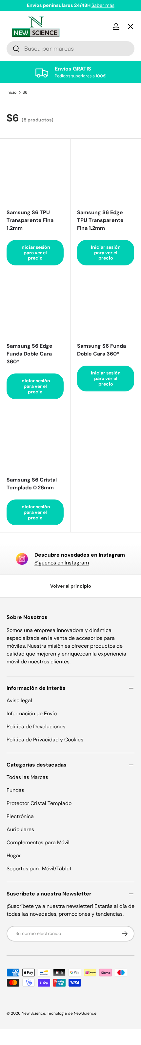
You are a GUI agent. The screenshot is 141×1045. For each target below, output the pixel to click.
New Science (33, 1013)
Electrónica (20, 816)
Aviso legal (19, 700)
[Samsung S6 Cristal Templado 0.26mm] (35, 441)
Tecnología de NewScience (71, 1013)
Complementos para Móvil (38, 842)
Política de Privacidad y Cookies (45, 739)
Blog (18, 251)
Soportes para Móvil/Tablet (39, 868)
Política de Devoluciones (36, 726)
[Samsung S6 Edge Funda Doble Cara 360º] (35, 307)
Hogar (14, 855)
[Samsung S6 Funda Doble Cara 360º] (105, 307)
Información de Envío (32, 713)
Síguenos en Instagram (61, 562)
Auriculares (20, 829)
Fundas (15, 790)
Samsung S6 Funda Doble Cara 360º (101, 349)
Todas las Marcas (27, 777)
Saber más (102, 5)
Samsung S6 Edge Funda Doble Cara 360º (29, 353)
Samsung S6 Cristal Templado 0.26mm (32, 483)
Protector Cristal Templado (39, 803)
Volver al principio (70, 586)
